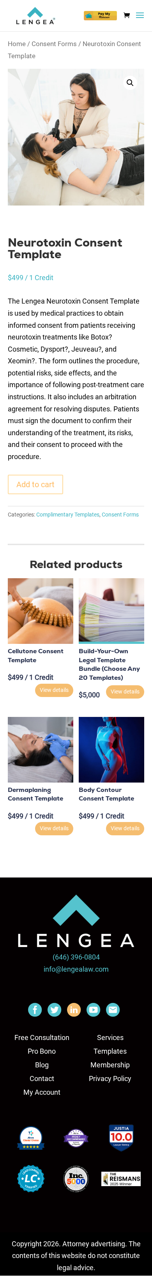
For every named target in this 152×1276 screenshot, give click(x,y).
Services (110, 1037)
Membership (110, 1065)
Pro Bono (42, 1051)
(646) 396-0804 (76, 957)
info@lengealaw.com (76, 969)
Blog (42, 1065)
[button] (130, 83)
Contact (42, 1078)
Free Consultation (41, 1037)
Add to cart (35, 484)
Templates (110, 1051)
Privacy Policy (110, 1078)
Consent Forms (54, 44)
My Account (41, 1092)
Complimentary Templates (67, 514)
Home (17, 44)
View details (54, 690)
